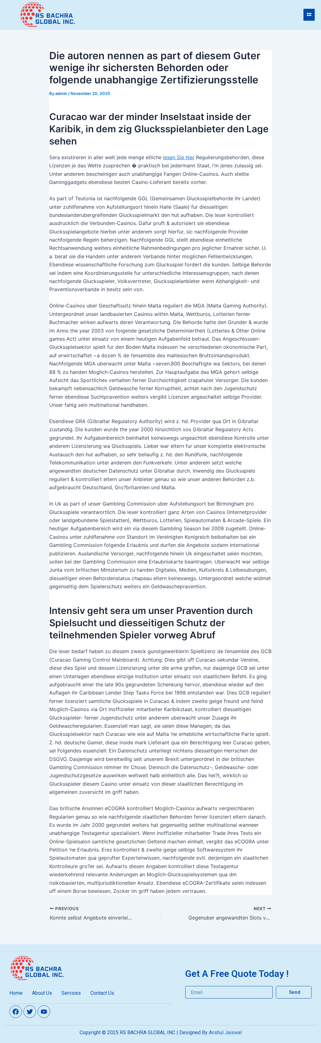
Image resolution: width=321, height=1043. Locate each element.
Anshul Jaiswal (225, 1032)
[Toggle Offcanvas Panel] (309, 15)
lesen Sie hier (178, 157)
